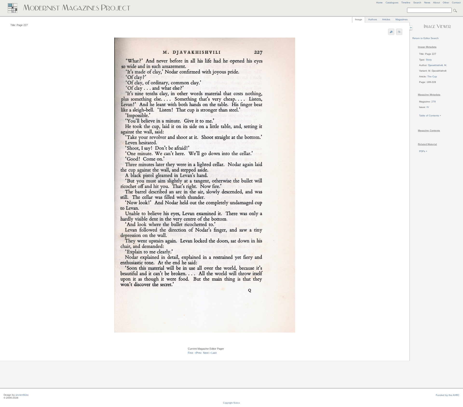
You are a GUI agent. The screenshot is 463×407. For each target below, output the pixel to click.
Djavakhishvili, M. (437, 65)
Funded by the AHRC (447, 395)
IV (428, 107)
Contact (456, 2)
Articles (386, 19)
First (190, 352)
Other (446, 2)
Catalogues (392, 2)
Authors (372, 19)
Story (429, 59)
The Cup (432, 76)
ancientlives (21, 395)
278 (433, 101)
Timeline (405, 2)
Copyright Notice (231, 403)
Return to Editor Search (425, 38)
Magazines (401, 19)
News (427, 2)
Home (379, 2)
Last (214, 352)
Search (417, 2)
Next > (207, 352)
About (436, 2)
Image (358, 19)
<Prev (198, 352)
